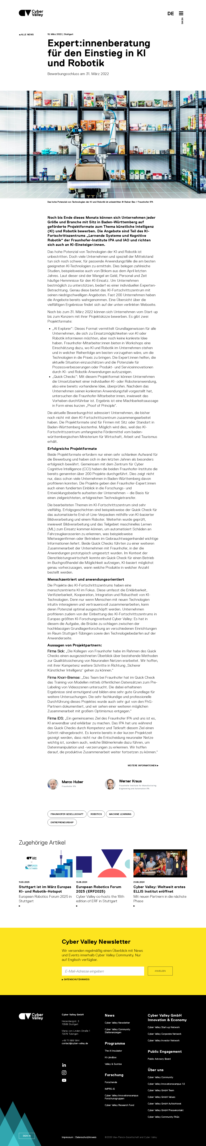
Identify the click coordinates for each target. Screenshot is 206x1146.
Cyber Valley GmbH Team (161, 1090)
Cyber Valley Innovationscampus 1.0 (166, 1084)
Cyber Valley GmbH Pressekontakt (166, 1110)
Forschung (114, 1075)
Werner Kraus (130, 781)
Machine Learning (120, 814)
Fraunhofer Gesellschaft (67, 814)
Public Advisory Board (159, 1059)
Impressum (67, 1137)
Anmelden (160, 971)
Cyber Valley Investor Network (163, 1040)
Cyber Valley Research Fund (119, 1105)
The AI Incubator (113, 1050)
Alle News (27, 34)
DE (170, 13)
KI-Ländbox (111, 1057)
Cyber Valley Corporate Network (164, 1034)
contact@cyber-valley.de (75, 1043)
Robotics (96, 814)
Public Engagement (165, 1051)
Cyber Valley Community (160, 1077)
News (182, 21)
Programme (115, 1043)
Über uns (156, 1070)
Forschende (111, 1082)
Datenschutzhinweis (76, 979)
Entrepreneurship (62, 822)
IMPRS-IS (110, 1089)
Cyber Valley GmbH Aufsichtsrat (164, 1103)
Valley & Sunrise (113, 1064)
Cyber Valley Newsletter (117, 1022)
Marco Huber (72, 782)
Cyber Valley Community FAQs (163, 1117)
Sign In (27, 1136)
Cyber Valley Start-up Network (164, 1027)
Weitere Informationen (142, 765)
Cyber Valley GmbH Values (161, 1097)
